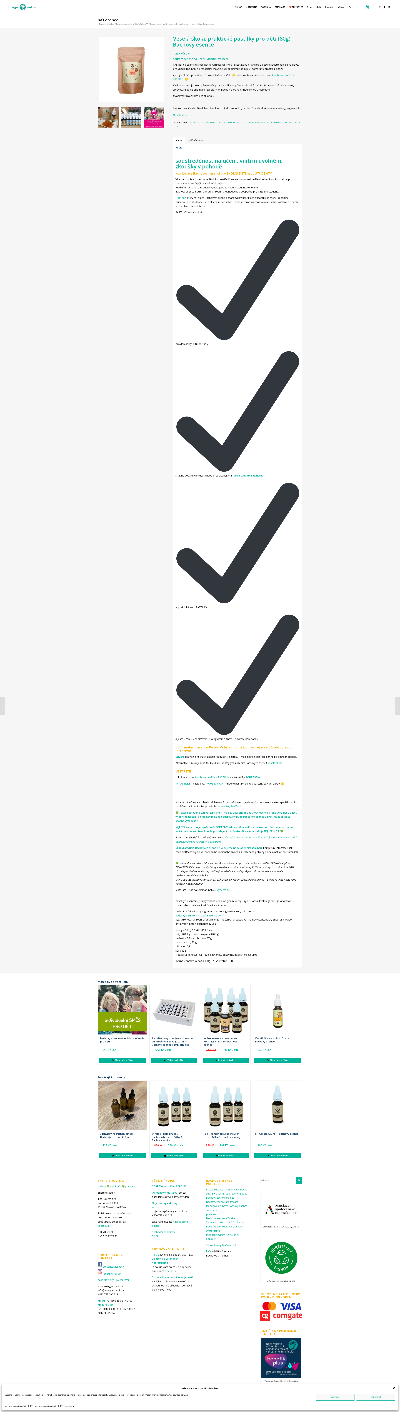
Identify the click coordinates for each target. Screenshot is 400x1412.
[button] (393, 1388)
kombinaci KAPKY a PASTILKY (212, 777)
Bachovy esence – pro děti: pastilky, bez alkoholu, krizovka (234, 122)
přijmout (335, 1397)
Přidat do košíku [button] (123, 1060)
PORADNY (222, 827)
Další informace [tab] (195, 140)
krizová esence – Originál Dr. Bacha (226, 1189)
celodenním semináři (249, 848)
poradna (130, 1186)
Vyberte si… (223, 890)
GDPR (155, 1236)
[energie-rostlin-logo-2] (22, 7)
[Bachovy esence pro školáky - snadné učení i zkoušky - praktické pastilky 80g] (131, 69)
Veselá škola (275, 763)
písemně (170, 1271)
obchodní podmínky (163, 1232)
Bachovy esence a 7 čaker (221, 1218)
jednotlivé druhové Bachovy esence (226, 1206)
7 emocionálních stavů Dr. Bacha (225, 1222)
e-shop (102, 1186)
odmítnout (376, 1397)
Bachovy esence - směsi (199, 122)
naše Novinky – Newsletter (113, 1280)
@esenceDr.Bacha (114, 1266)
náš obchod (108, 19)
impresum (69, 1406)
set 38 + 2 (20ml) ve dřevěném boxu (226, 1193)
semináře (115, 1186)
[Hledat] (350, 7)
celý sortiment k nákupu (270, 122)
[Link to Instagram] (380, 7)
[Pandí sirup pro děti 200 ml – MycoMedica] (2, 706)
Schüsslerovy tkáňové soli (221, 1245)
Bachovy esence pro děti (220, 1197)
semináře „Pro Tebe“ (230, 806)
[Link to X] (389, 7)
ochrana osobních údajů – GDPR (19, 1406)
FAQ (208, 1251)
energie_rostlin (112, 1273)
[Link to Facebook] (385, 7)
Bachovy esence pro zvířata (222, 1202)
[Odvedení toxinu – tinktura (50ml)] (397, 706)
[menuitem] (238, 7)
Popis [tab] (179, 140)
